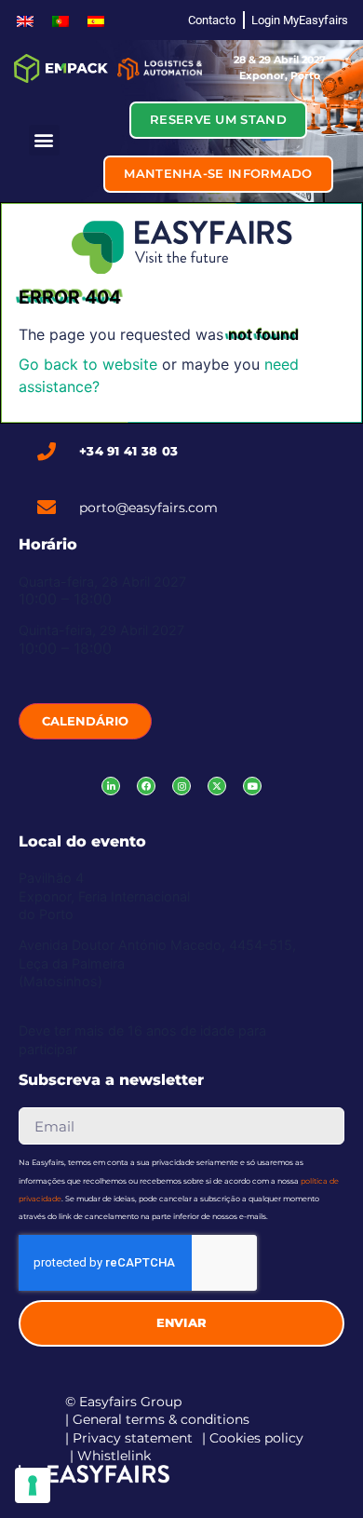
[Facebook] (146, 786)
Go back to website (88, 364)
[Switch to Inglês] (25, 20)
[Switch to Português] (60, 20)
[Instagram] (181, 786)
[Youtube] (252, 786)
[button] (44, 140)
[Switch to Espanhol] (96, 20)
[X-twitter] (217, 786)
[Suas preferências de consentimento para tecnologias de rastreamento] (32, 1485)
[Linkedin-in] (110, 786)
